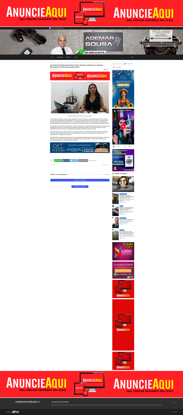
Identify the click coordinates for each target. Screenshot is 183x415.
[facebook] (131, 28)
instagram (118, 67)
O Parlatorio (68, 57)
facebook (129, 63)
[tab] (52, 57)
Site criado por (9, 411)
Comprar (130, 146)
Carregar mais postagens (79, 186)
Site (119, 146)
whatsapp (118, 63)
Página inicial (53, 62)
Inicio (52, 57)
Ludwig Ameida (60, 57)
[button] (132, 57)
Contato (76, 57)
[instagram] (133, 28)
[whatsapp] (128, 28)
